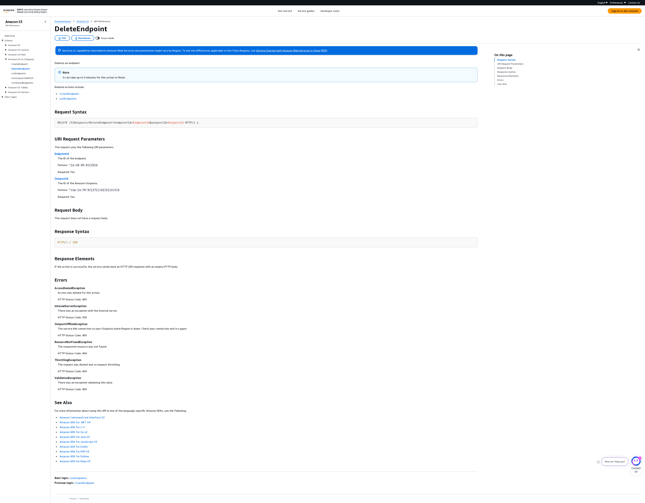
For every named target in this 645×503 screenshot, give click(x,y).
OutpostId (61, 178)
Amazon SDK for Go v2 (73, 432)
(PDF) (324, 50)
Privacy (73, 498)
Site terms (84, 498)
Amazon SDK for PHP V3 (74, 451)
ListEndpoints (68, 98)
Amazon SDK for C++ (72, 427)
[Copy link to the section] (52, 112)
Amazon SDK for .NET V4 (75, 422)
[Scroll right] (342, 11)
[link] (102, 21)
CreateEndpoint (69, 93)
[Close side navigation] (45, 21)
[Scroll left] (275, 11)
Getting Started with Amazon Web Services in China (288, 50)
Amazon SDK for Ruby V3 (75, 461)
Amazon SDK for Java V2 (75, 437)
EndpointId (62, 153)
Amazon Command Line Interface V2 (82, 417)
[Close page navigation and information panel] (638, 49)
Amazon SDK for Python (74, 456)
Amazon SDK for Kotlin (74, 446)
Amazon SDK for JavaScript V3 (78, 441)
